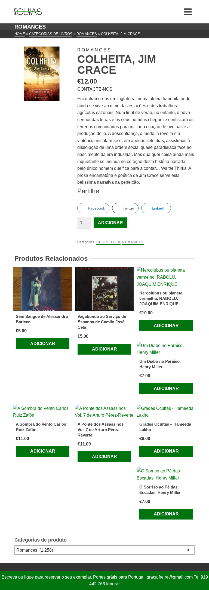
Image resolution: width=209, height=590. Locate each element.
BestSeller (108, 242)
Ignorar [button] (113, 584)
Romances (133, 242)
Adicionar (110, 222)
